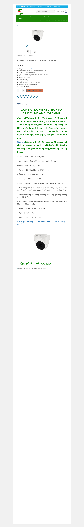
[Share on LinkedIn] (33, 96)
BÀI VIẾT (60, 20)
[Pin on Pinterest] (27, 96)
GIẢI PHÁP (41, 20)
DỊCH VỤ (48, 20)
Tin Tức (34, 16)
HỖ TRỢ (54, 20)
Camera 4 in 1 (28, 69)
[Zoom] (27, 46)
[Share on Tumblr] (36, 96)
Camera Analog (28, 55)
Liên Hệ (65, 20)
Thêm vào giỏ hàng (34, 90)
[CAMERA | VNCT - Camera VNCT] (25, 12)
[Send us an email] (65, 6)
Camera (21, 142)
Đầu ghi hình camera (49, 16)
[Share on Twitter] (21, 96)
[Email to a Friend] (24, 96)
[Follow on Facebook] (61, 6)
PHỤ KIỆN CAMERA (60, 16)
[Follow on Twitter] (64, 6)
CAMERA (39, 16)
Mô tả (18, 104)
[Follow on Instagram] (62, 6)
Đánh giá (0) (25, 104)
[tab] (18, 104)
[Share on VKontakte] (30, 96)
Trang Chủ (28, 16)
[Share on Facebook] (18, 96)
